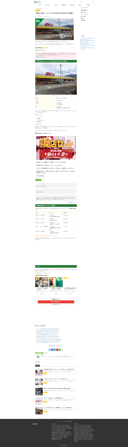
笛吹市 (91, 436)
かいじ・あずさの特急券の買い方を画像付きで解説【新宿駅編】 (48, 328)
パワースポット (78, 425)
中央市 (89, 425)
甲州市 (76, 436)
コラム (53, 430)
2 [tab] (55, 296)
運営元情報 (69, 421)
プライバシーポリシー (64, 421)
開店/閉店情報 (38, 361)
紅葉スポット (68, 434)
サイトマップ (58, 421)
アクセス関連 (66, 425)
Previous (36, 287)
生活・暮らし (84, 12)
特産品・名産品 (55, 432)
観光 (60, 436)
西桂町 (76, 438)
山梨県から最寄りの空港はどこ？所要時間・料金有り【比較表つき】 (48, 336)
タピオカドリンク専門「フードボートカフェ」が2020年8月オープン (56, 378)
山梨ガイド (35, 424)
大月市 (80, 430)
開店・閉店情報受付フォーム (42, 56)
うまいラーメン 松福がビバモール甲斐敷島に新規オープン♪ (54, 397)
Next (76, 287)
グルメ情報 (84, 16)
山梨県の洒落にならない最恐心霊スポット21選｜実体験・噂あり (48, 331)
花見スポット (54, 436)
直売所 (83, 18)
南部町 (76, 430)
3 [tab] (56, 296)
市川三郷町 (38, 362)
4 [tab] (57, 296)
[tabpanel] (42, 286)
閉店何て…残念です (39, 191)
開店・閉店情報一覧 (55, 301)
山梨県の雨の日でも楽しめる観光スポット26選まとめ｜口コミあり (48, 333)
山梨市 (88, 432)
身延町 (80, 438)
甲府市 (81, 436)
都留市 (85, 438)
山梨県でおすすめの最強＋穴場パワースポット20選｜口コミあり (48, 337)
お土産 (54, 425)
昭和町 (91, 434)
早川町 (86, 434)
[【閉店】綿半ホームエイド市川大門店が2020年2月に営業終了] (55, 350)
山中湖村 (83, 432)
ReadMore (42, 293)
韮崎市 (90, 438)
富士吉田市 (86, 430)
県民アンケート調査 (85, 14)
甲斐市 (86, 436)
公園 (63, 430)
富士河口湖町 (77, 432)
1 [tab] (54, 296)
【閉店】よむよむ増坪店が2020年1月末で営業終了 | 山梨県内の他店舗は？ (57, 388)
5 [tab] (58, 296)
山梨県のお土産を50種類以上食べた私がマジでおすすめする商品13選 (48, 340)
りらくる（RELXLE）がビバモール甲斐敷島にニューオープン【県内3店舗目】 (58, 407)
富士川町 (92, 430)
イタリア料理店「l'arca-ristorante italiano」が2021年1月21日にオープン (56, 288)
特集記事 (61, 432)
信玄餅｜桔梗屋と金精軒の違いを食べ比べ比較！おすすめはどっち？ (48, 330)
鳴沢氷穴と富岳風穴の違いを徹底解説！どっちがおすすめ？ (47, 334)
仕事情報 (83, 20)
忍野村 (82, 434)
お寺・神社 (59, 425)
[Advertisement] (56, 315)
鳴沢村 (76, 440)
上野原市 (84, 425)
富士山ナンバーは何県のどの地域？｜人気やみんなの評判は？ (47, 342)
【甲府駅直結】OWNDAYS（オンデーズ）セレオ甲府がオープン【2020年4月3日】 (59, 369)
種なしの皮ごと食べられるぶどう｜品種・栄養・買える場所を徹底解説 (49, 339)
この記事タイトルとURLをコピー (56, 345)
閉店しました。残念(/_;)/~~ (41, 186)
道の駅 (65, 436)
